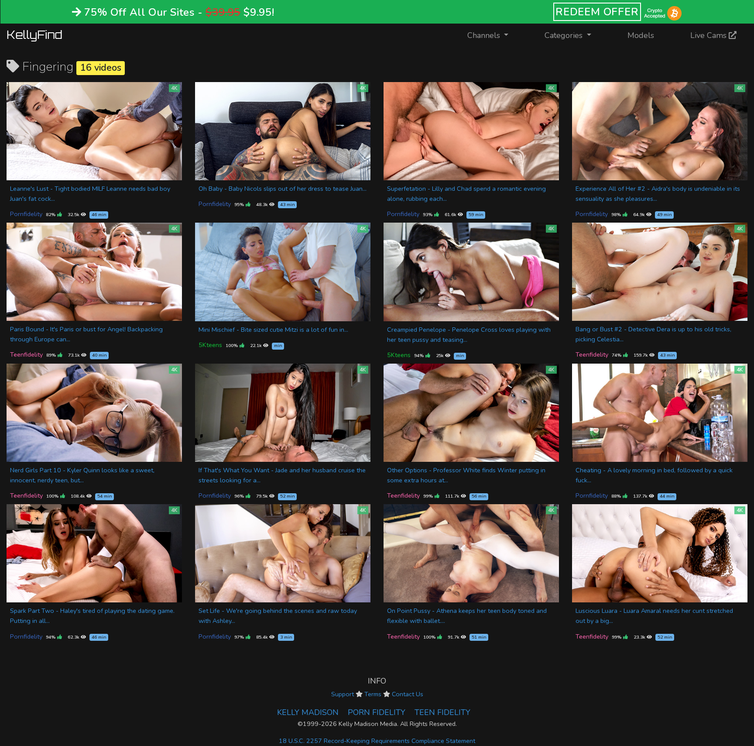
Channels (493, 35)
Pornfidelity (26, 214)
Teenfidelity (26, 354)
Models (640, 35)
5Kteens (210, 344)
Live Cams (709, 35)
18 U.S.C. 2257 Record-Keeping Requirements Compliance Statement (377, 740)
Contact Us (407, 694)
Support (342, 694)
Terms (372, 694)
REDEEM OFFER (597, 12)
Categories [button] (565, 35)
